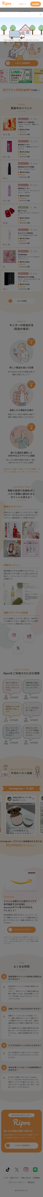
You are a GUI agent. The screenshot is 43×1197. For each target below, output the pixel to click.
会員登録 (35, 4)
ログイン (22, 4)
